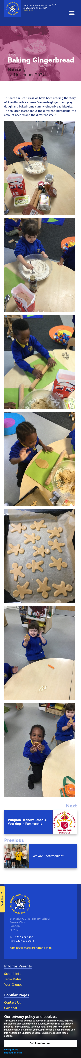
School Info (12, 974)
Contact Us (12, 1002)
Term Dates (12, 979)
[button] (72, 13)
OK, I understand (40, 1043)
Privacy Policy (11, 1049)
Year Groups (13, 985)
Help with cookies (13, 1053)
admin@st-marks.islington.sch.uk (31, 948)
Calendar (10, 1008)
